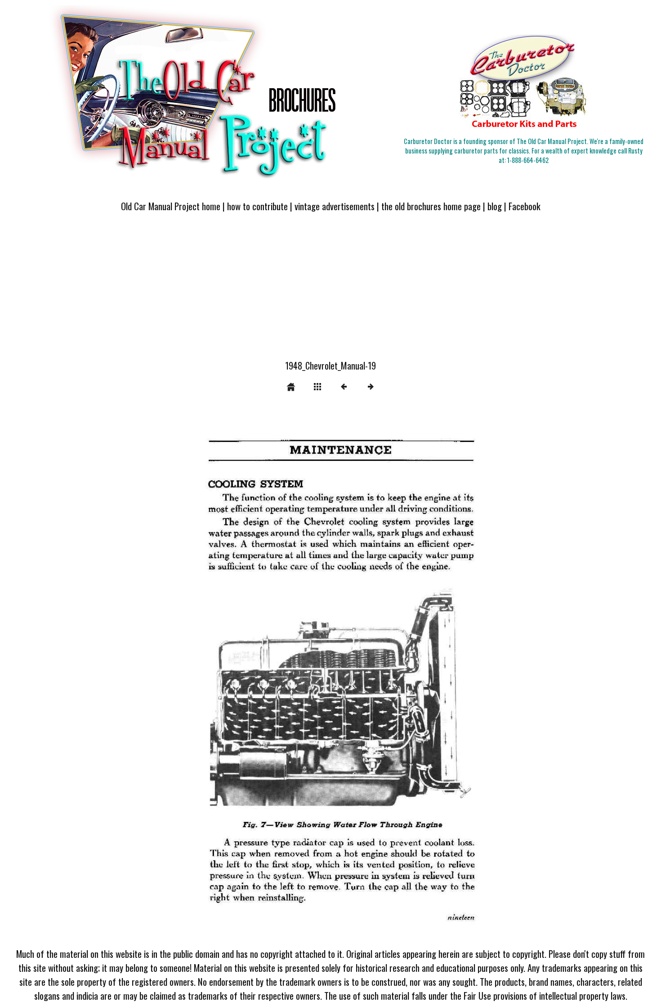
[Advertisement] (330, 291)
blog (494, 206)
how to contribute (257, 206)
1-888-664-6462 (528, 160)
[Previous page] (229, 675)
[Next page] (398, 675)
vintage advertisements (335, 206)
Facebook (524, 206)
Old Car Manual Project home (170, 206)
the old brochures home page (431, 206)
